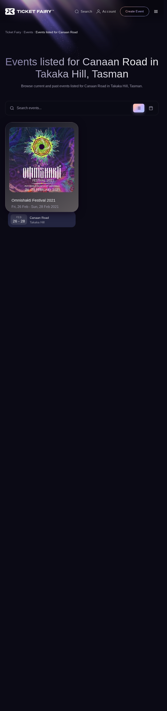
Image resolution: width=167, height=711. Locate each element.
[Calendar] (151, 108)
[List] (138, 108)
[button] (82, 108)
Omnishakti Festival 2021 (33, 200)
